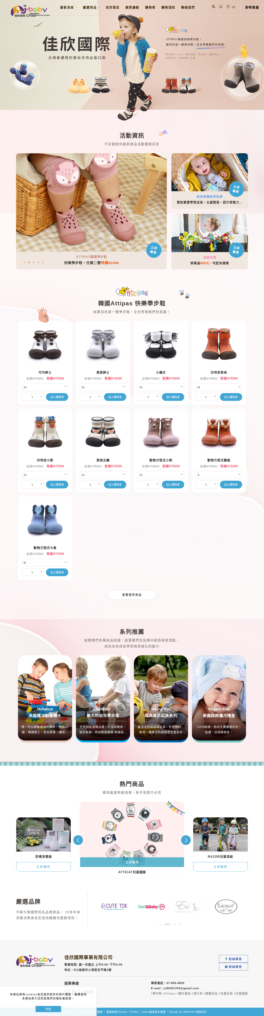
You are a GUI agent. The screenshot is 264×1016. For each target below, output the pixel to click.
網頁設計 (201, 1011)
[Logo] (30, 11)
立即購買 (236, 189)
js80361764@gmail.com (181, 988)
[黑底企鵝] (107, 433)
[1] (114, 906)
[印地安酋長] (223, 346)
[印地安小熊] (49, 433)
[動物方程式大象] (49, 521)
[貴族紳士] (107, 346)
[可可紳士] (49, 346)
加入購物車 (57, 397)
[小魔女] (165, 346)
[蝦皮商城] (233, 966)
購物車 (150, 7)
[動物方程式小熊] (165, 433)
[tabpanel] (132, 60)
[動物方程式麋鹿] (223, 433)
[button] (213, 7)
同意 (48, 1009)
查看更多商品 (132, 594)
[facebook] (233, 959)
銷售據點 (132, 7)
